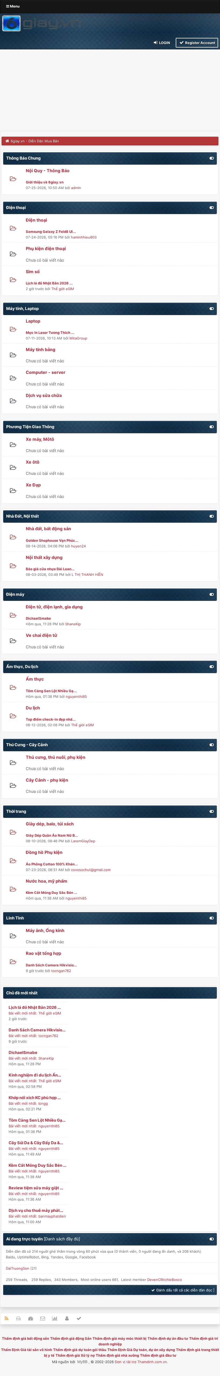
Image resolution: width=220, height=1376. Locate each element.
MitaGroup (78, 338)
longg (43, 1103)
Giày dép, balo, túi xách (50, 823)
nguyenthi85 (76, 696)
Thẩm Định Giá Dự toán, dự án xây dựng (141, 1350)
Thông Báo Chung (23, 158)
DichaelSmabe (23, 1052)
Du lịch (33, 707)
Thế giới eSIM (62, 289)
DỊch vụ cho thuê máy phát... (36, 1210)
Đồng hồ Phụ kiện (44, 852)
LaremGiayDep (83, 841)
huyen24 (78, 546)
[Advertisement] (110, 90)
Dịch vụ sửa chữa (44, 395)
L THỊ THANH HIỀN (87, 574)
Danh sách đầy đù (62, 1238)
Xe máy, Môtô (40, 439)
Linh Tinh (15, 917)
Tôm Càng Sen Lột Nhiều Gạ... (37, 1120)
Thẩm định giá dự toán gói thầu (79, 1350)
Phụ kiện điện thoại (46, 248)
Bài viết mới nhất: (23, 1013)
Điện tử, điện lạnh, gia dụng (54, 606)
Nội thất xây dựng (44, 557)
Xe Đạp (33, 484)
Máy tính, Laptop (22, 308)
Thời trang (16, 811)
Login (164, 43)
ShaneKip (73, 624)
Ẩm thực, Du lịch (22, 666)
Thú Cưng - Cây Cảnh (27, 744)
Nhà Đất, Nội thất (22, 516)
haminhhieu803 (84, 237)
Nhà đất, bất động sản (48, 528)
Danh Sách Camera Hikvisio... (37, 1029)
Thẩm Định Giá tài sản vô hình (26, 1350)
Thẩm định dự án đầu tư (168, 1338)
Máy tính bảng (40, 349)
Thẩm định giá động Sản (70, 1338)
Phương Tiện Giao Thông (30, 426)
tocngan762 (61, 971)
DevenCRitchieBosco (164, 1279)
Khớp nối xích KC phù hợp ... (35, 1097)
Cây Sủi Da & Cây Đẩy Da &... (36, 1142)
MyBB (82, 1361)
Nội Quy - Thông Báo (47, 170)
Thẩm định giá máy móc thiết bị (119, 1338)
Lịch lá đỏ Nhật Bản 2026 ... (35, 1007)
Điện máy (15, 594)
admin (76, 188)
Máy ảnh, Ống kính (45, 930)
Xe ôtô (32, 462)
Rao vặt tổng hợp (43, 953)
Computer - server (45, 372)
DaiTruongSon (17, 1268)
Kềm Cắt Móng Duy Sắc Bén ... (37, 1165)
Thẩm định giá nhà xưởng (117, 1355)
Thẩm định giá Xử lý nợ (75, 1355)
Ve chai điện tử (41, 635)
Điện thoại (16, 207)
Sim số (33, 271)
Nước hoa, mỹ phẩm (46, 881)
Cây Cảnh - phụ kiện (47, 780)
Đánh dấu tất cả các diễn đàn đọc (183, 1290)
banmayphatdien (52, 1216)
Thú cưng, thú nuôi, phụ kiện (55, 757)
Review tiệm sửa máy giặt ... (36, 1187)
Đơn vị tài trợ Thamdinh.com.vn (141, 1362)
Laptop (33, 321)
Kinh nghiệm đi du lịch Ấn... (35, 1075)
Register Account (199, 43)
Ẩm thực (35, 679)
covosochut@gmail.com (91, 870)
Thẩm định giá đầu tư (158, 1355)
